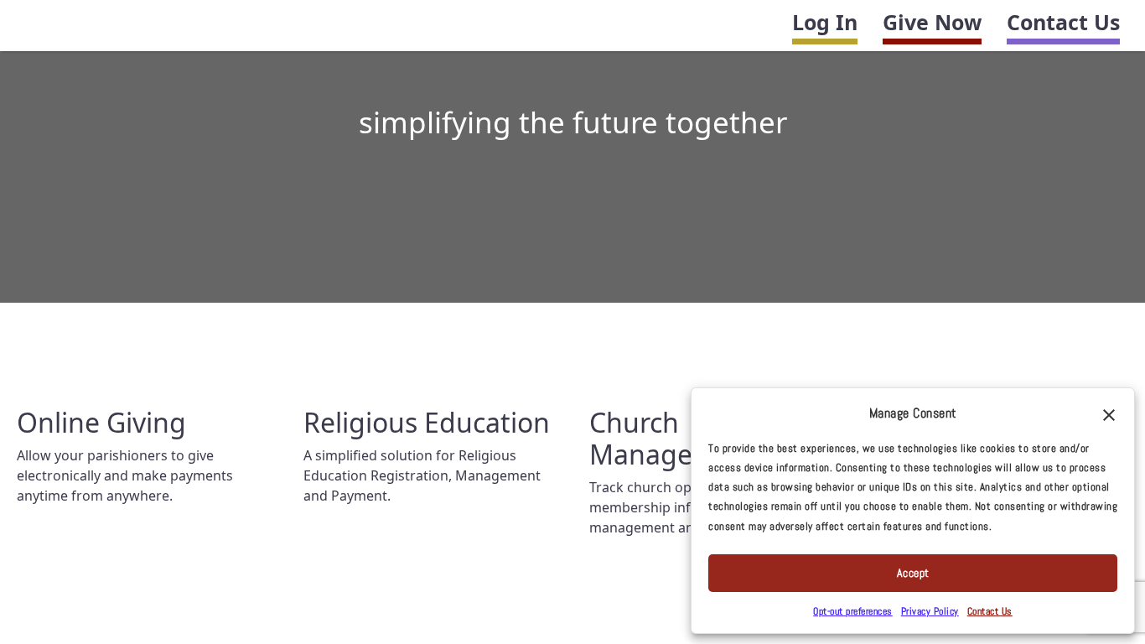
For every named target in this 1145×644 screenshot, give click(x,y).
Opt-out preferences (853, 611)
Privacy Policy (930, 611)
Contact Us (1063, 22)
